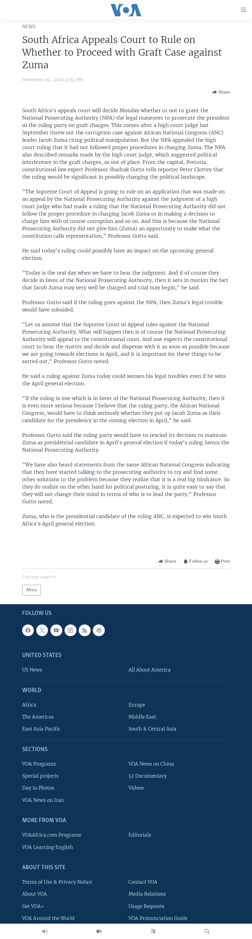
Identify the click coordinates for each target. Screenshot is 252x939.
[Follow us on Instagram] (70, 630)
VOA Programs (39, 764)
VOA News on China (151, 764)
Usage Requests (146, 906)
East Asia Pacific (41, 729)
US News (32, 670)
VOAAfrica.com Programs (51, 835)
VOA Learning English (47, 847)
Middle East (142, 717)
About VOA (34, 894)
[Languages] (153, 931)
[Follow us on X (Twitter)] (42, 630)
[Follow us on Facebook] (28, 630)
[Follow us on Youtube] (56, 630)
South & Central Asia (152, 729)
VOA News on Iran (43, 800)
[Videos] (99, 931)
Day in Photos (38, 788)
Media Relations (147, 894)
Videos (136, 788)
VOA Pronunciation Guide (157, 918)
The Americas (38, 717)
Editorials (139, 835)
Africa (29, 705)
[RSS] (84, 630)
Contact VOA (142, 882)
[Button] (221, 92)
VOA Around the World (48, 918)
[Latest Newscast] (45, 931)
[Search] (207, 931)
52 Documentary (147, 776)
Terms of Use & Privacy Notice (57, 882)
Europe (136, 705)
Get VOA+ (33, 906)
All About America (149, 670)
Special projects (40, 776)
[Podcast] (98, 630)
